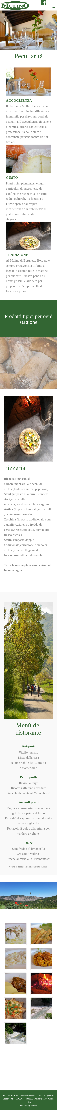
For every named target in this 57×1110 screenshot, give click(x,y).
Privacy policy (40, 1099)
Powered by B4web (28, 1105)
